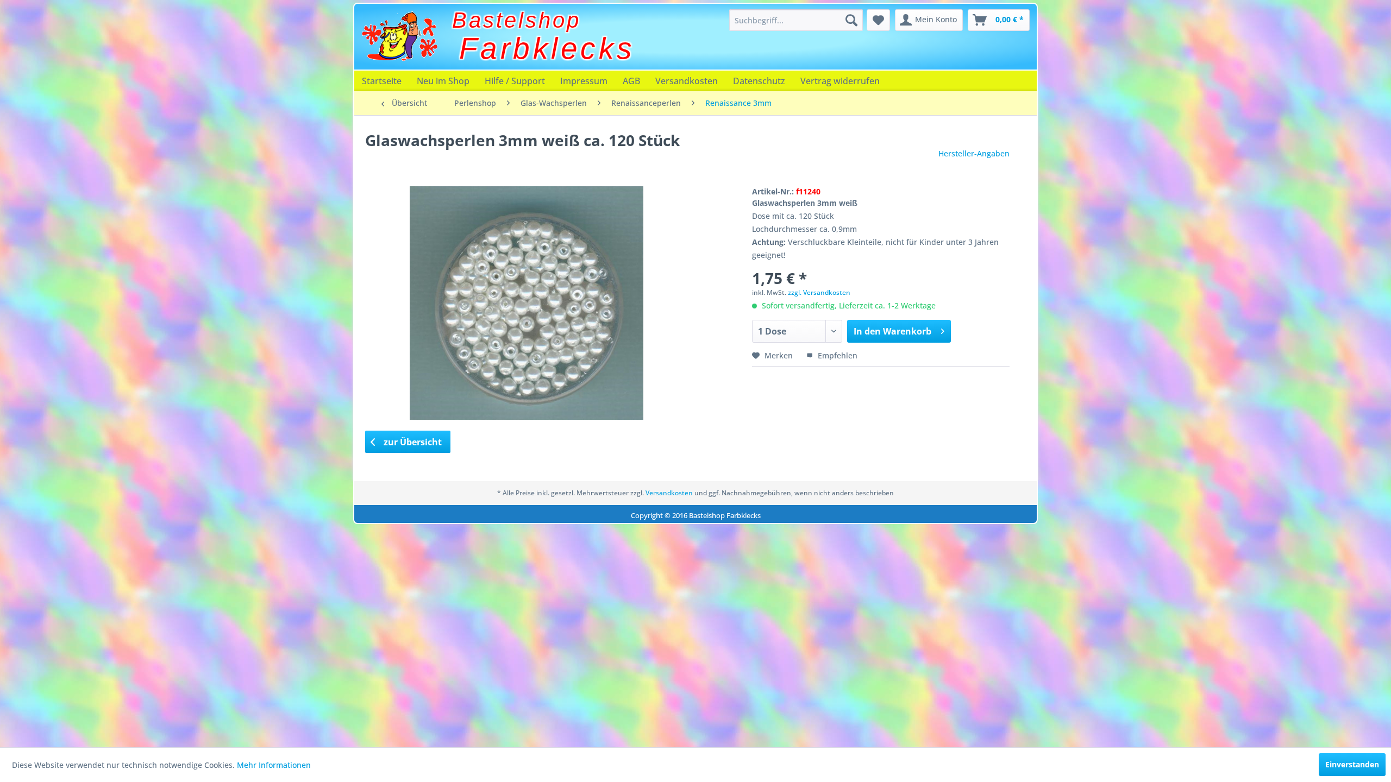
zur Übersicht (411, 442)
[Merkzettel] (878, 20)
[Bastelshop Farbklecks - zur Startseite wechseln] (399, 36)
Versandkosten (686, 81)
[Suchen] (851, 20)
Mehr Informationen (274, 765)
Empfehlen (836, 355)
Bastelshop (516, 20)
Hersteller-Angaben (974, 153)
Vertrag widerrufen (840, 81)
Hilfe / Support (515, 81)
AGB (631, 81)
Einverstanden (1352, 764)
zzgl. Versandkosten (819, 292)
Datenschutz (759, 81)
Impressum (583, 81)
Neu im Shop (443, 81)
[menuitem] (796, 20)
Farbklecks (547, 48)
